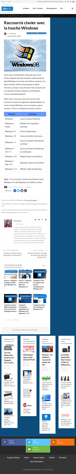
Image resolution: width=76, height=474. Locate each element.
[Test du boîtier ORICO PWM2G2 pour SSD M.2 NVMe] (8, 394)
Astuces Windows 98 (32, 33)
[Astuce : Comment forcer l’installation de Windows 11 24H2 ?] (46, 398)
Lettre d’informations (36, 462)
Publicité (52, 458)
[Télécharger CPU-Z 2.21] (27, 391)
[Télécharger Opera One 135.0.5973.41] (28, 349)
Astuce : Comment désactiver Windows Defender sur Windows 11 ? (46, 425)
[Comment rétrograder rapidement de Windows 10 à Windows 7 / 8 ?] (25, 298)
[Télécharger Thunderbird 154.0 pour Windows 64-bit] (27, 373)
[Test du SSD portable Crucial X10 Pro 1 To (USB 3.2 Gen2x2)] (8, 376)
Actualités (26, 8)
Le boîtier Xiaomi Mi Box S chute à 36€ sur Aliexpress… (66, 360)
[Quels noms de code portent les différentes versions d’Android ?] (46, 378)
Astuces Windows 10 (40, 271)
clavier (15, 187)
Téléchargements (51, 8)
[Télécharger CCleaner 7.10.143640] (27, 405)
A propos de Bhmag (13, 458)
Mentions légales (38, 458)
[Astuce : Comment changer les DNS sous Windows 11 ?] (10, 273)
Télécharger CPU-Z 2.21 (26, 396)
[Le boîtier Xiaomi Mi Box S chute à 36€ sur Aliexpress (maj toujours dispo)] (66, 349)
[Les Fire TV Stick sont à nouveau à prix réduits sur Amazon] (65, 378)
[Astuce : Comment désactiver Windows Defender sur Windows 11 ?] (46, 417)
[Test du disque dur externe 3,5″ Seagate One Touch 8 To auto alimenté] (9, 347)
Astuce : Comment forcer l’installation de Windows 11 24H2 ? (47, 405)
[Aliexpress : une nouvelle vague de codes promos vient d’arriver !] (65, 415)
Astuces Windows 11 (11, 271)
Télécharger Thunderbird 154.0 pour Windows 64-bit (28, 380)
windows (21, 187)
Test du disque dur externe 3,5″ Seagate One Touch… (9, 357)
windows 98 (28, 187)
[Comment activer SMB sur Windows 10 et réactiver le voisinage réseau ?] (10, 298)
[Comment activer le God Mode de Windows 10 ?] (39, 298)
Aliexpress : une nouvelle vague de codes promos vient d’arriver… (66, 422)
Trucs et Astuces (42, 33)
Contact (9, 1)
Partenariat (62, 458)
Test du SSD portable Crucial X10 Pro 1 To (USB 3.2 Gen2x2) (9, 383)
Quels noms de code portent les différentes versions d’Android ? (47, 386)
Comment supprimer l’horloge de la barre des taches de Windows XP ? (37, 255)
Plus (61, 8)
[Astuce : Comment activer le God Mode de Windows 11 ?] (25, 273)
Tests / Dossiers (37, 8)
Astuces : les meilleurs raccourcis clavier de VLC (47, 360)
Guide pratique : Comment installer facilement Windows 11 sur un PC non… (9, 420)
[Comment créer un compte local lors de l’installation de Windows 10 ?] (39, 273)
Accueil (3, 1)
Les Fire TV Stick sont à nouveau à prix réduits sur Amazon (66, 385)
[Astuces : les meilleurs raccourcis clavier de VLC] (47, 349)
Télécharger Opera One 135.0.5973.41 (29, 357)
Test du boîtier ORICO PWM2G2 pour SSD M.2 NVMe (8, 400)
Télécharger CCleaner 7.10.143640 (27, 411)
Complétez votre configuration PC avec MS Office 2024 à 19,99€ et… (66, 403)
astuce (10, 187)
